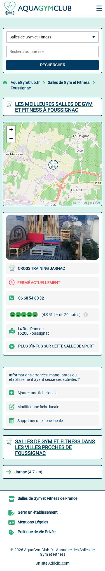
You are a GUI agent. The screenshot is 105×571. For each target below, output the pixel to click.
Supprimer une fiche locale (40, 420)
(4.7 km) (28, 472)
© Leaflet (80, 202)
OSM (97, 202)
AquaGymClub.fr (25, 82)
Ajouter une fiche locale (37, 393)
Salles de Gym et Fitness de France (47, 498)
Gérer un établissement (38, 512)
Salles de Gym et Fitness (69, 82)
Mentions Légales (33, 522)
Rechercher (52, 65)
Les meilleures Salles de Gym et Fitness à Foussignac (54, 107)
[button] (52, 164)
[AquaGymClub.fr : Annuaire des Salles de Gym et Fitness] (38, 8)
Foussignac (21, 88)
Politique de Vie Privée (36, 532)
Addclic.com (58, 563)
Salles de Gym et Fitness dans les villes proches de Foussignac (55, 447)
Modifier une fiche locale (38, 407)
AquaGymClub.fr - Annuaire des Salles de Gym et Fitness (59, 552)
